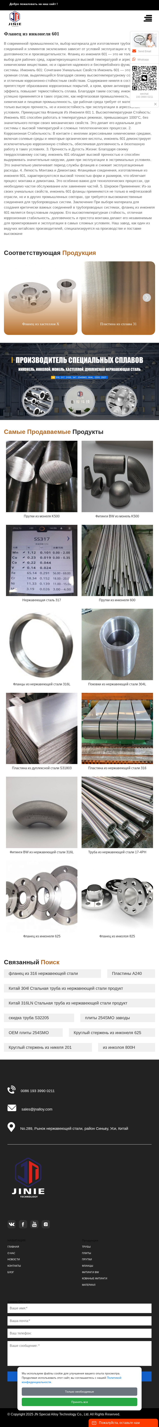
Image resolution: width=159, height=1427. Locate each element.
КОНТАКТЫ (14, 1265)
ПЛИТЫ (86, 1253)
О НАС (11, 1253)
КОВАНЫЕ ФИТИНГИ (94, 1278)
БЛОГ (10, 1272)
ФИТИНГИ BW (90, 1272)
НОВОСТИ (13, 1259)
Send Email (144, 51)
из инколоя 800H (119, 1047)
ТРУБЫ (86, 1246)
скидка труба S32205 (29, 1017)
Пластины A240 (127, 973)
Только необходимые (79, 1391)
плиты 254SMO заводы (107, 1017)
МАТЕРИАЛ (88, 1284)
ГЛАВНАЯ (13, 1246)
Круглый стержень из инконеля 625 (107, 1032)
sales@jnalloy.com (37, 1109)
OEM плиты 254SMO (29, 1032)
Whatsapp (143, 59)
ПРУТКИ (87, 1259)
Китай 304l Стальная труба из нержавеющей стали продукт (66, 988)
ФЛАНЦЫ (87, 1265)
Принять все (79, 1402)
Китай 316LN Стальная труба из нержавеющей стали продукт (68, 1003)
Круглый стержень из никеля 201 (40, 1047)
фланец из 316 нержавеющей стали (48, 973)
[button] (147, 297)
